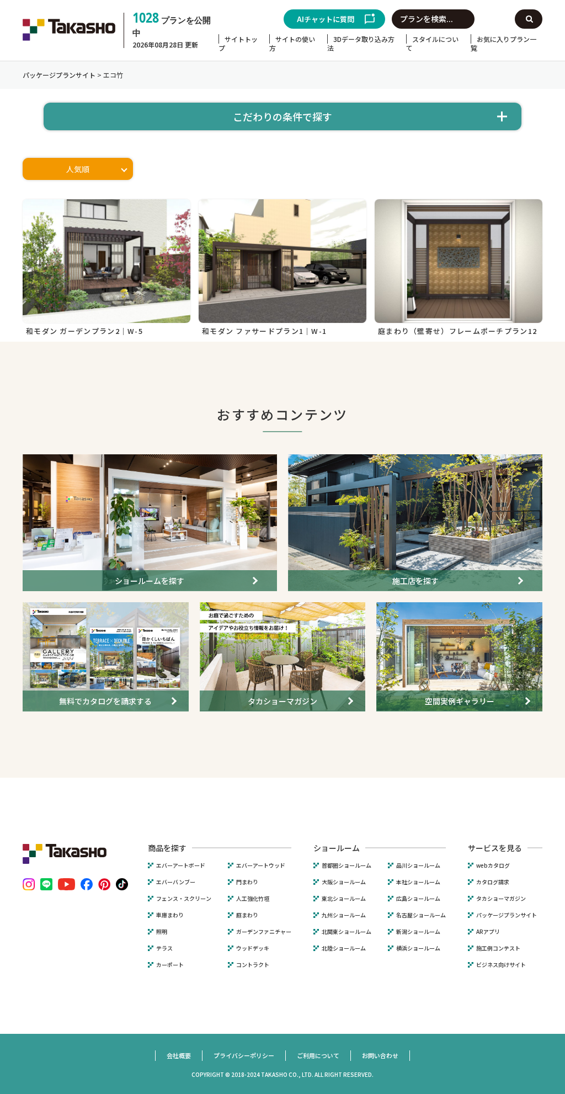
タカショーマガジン (501, 898)
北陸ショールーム (344, 948)
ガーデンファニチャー (263, 931)
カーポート (170, 965)
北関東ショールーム (346, 931)
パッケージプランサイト (506, 915)
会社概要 (179, 1055)
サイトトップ (238, 43)
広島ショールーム (418, 898)
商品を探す (167, 848)
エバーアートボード (180, 865)
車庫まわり (170, 915)
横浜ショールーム (418, 948)
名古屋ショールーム (421, 915)
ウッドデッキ (252, 948)
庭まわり (247, 915)
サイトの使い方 (292, 43)
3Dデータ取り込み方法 (361, 43)
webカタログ (493, 865)
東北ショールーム (344, 898)
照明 (161, 931)
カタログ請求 (492, 882)
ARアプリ (488, 931)
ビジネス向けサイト (501, 965)
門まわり (247, 882)
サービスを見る (495, 848)
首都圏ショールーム (346, 865)
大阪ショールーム (344, 882)
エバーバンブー (175, 882)
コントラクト (252, 965)
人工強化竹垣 (252, 898)
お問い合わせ (380, 1055)
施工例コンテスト (498, 948)
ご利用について (318, 1055)
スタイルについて (432, 43)
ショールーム (336, 848)
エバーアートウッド (260, 865)
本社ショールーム (418, 882)
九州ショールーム (344, 915)
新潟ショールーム (418, 931)
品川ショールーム (418, 865)
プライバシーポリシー (244, 1055)
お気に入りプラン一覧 (503, 43)
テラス (164, 948)
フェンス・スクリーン (183, 898)
